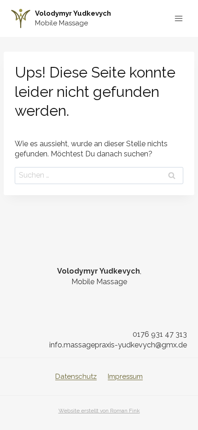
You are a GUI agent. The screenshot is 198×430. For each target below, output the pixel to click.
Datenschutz (76, 376)
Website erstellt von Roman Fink (99, 410)
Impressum (125, 376)
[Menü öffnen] (178, 18)
